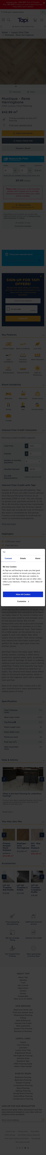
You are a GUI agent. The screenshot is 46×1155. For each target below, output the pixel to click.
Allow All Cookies (23, 594)
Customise (21, 601)
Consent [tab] (8, 558)
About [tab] (37, 558)
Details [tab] (23, 558)
